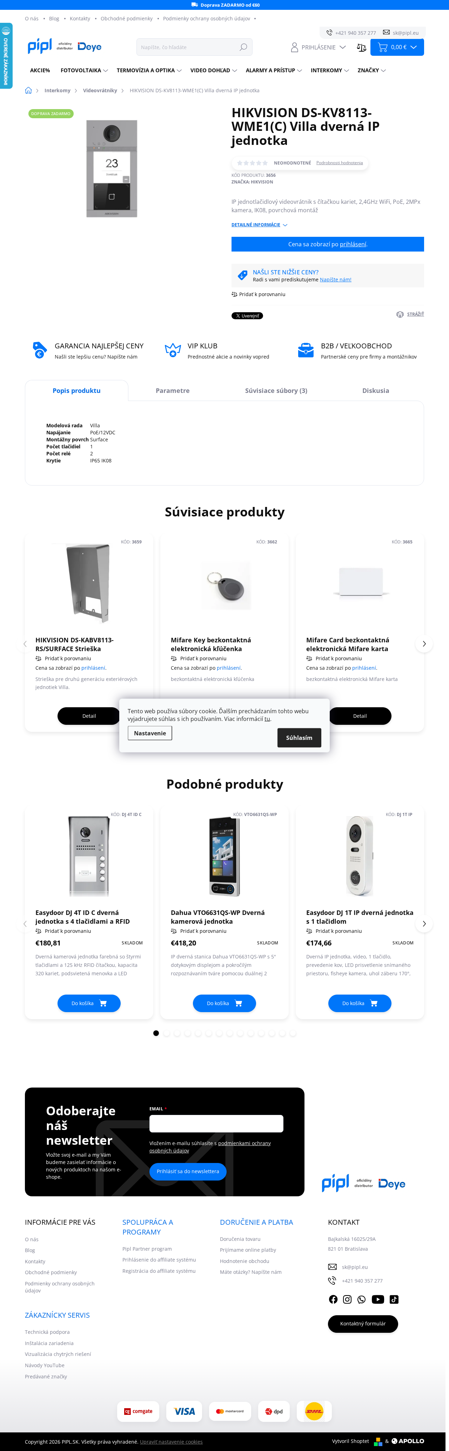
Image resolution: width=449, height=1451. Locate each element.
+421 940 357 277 (362, 1280)
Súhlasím (299, 738)
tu (267, 719)
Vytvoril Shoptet (350, 1441)
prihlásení (353, 244)
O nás (32, 18)
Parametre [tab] (173, 390)
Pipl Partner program (147, 1248)
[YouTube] (378, 1298)
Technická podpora (47, 1332)
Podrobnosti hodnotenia (339, 162)
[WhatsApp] (361, 1298)
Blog (54, 18)
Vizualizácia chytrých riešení (58, 1354)
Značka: (252, 182)
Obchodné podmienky (127, 18)
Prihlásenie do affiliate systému (159, 1259)
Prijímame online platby (248, 1249)
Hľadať (243, 47)
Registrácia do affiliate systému (159, 1271)
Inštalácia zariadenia (49, 1343)
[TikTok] (394, 1298)
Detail (89, 716)
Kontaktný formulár (363, 1323)
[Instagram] (347, 1298)
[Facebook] (333, 1298)
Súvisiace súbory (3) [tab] (276, 390)
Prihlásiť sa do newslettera (188, 1171)
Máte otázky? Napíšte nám (251, 1272)
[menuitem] (40, 70)
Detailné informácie (256, 225)
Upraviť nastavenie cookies (171, 1441)
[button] (424, 644)
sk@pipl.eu (355, 1267)
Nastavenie (150, 733)
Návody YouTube (45, 1365)
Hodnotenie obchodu (244, 1261)
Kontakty (80, 18)
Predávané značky (46, 1376)
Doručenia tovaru (240, 1239)
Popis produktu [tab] (77, 390)
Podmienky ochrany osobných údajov (206, 18)
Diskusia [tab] (375, 390)
